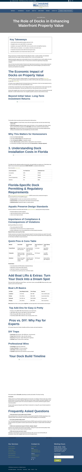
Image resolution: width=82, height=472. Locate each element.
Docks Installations (11, 446)
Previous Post (13, 437)
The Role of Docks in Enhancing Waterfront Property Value (41, 23)
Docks (44, 17)
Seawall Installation (11, 448)
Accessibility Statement (12, 469)
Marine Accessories (11, 455)
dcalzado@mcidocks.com (35, 451)
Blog (36, 469)
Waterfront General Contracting (13, 457)
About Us (34, 10)
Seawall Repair (11, 450)
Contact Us (54, 10)
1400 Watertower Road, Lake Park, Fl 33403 (28, 0)
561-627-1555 (33, 446)
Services (13, 10)
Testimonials (21, 10)
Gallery (28, 10)
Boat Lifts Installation (12, 451)
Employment (41, 10)
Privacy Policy (19, 469)
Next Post (48, 437)
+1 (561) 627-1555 (14, 0)
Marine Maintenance (12, 453)
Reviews (48, 10)
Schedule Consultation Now (65, 10)
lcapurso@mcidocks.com (35, 450)
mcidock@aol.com (34, 449)
